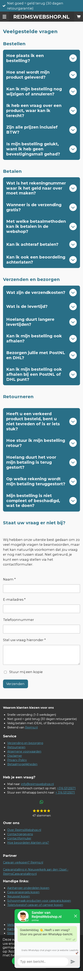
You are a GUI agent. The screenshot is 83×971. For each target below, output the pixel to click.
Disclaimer (14, 756)
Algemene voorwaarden (24, 751)
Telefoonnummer (18, 620)
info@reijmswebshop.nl (37, 784)
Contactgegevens (20, 834)
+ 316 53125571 (65, 792)
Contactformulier (19, 838)
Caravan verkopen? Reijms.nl (23, 862)
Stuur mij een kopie (26, 672)
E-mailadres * (14, 599)
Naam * (9, 579)
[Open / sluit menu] (4, 17)
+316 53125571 (66, 788)
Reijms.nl (31, 727)
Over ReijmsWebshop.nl (24, 830)
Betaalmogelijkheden (22, 764)
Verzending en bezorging (25, 743)
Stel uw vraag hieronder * (24, 640)
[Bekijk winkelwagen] (78, 17)
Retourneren (16, 747)
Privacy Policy (17, 760)
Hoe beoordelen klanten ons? (28, 842)
